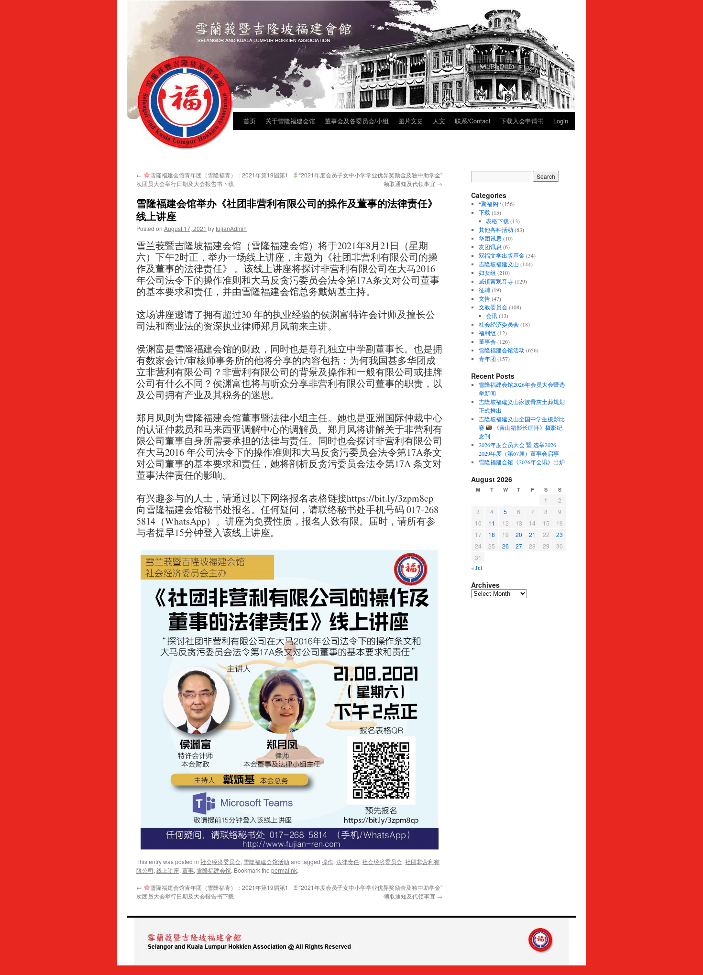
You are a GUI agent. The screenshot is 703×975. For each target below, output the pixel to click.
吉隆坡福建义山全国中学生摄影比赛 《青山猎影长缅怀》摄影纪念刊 (522, 427)
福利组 (487, 333)
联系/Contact (473, 120)
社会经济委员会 (220, 861)
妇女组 (487, 272)
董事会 (487, 341)
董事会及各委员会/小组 (357, 120)
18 (491, 534)
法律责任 (347, 861)
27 (519, 546)
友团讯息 (490, 247)
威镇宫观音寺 (496, 281)
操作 (327, 861)
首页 (249, 120)
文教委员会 (493, 307)
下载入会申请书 (522, 120)
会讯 (491, 315)
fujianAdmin (231, 228)
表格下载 (497, 221)
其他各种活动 (496, 229)
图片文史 (410, 120)
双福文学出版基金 (502, 255)
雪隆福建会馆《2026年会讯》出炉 (522, 462)
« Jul (476, 567)
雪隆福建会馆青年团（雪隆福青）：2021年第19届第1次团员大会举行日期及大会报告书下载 (212, 179)
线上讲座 (167, 870)
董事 (188, 870)
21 (532, 534)
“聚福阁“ (490, 204)
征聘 (484, 290)
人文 (439, 120)
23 (559, 534)
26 (505, 546)
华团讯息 (490, 238)
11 (491, 523)
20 (519, 534)
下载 (484, 212)
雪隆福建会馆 (214, 870)
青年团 (487, 358)
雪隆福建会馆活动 (266, 861)
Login (560, 120)
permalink (284, 870)
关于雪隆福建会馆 (290, 120)
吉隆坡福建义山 (499, 264)
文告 (484, 298)
